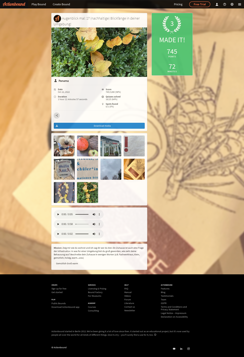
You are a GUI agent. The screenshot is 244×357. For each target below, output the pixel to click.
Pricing (178, 4)
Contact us (129, 306)
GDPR (163, 303)
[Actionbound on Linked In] (181, 349)
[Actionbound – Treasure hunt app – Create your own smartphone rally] (14, 4)
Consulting (93, 310)
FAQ (126, 288)
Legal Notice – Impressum (173, 313)
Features (165, 288)
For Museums (94, 295)
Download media (102, 125)
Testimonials (167, 295)
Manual (128, 292)
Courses (92, 307)
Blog (163, 292)
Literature (129, 303)
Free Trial (200, 4)
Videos (127, 295)
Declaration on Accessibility (174, 316)
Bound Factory (95, 292)
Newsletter (129, 310)
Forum (127, 299)
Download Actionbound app (65, 306)
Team (163, 299)
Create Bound (61, 4)
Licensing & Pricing (97, 288)
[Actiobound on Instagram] (188, 349)
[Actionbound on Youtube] (174, 349)
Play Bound (39, 4)
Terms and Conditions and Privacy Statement (174, 308)
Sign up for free (58, 288)
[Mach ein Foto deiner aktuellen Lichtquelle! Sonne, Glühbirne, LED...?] (110, 169)
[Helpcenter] (225, 4)
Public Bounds (58, 303)
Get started (57, 292)
